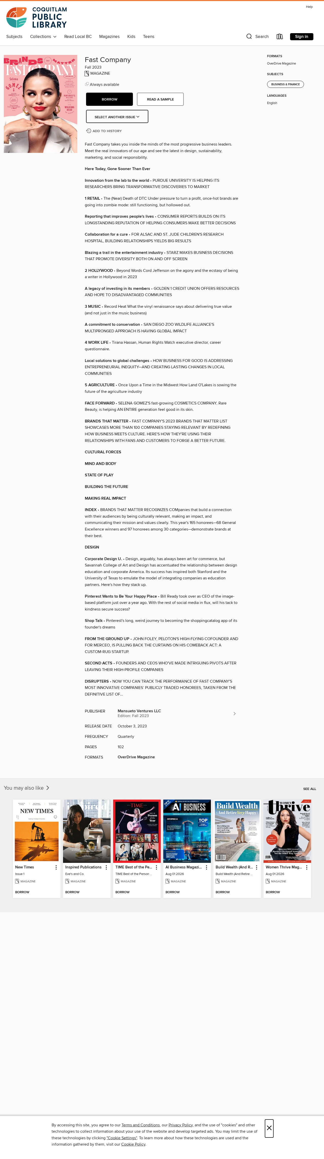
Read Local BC (78, 36)
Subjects (14, 36)
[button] (256, 38)
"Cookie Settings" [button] (122, 1138)
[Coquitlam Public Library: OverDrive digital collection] (36, 17)
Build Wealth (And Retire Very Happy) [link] (235, 867)
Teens (148, 36)
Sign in (301, 36)
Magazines (109, 36)
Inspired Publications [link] (83, 867)
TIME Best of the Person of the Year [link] (134, 867)
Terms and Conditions (141, 1125)
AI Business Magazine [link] (184, 867)
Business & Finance (285, 84)
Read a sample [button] (160, 99)
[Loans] (280, 38)
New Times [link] (24, 867)
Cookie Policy (133, 1144)
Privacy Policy (181, 1125)
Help (309, 7)
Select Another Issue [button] (115, 117)
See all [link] (309, 789)
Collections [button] (41, 36)
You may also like (24, 788)
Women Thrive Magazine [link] (285, 867)
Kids (131, 36)
